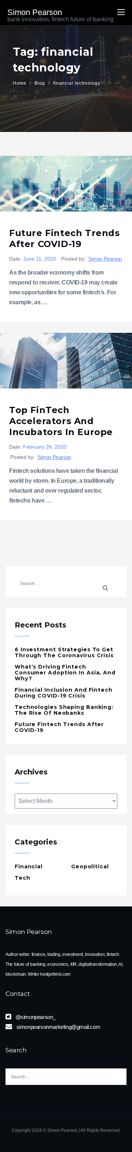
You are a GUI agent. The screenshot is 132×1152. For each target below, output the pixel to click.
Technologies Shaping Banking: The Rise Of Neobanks (64, 710)
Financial (29, 866)
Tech (22, 878)
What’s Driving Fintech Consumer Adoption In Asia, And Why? (65, 672)
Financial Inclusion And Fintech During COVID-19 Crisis (64, 693)
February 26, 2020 (44, 447)
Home (19, 83)
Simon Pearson (105, 259)
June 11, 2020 (39, 259)
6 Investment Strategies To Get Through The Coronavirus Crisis (64, 652)
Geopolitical (90, 866)
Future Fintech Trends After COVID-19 (64, 238)
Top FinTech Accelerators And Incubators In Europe (61, 421)
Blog (39, 83)
